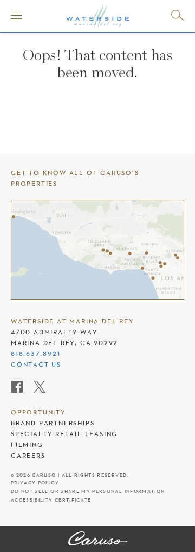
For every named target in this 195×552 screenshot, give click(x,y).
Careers (28, 455)
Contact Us (36, 364)
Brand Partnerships (52, 423)
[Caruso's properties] (97, 250)
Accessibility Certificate (51, 500)
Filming (27, 444)
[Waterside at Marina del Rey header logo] (97, 15)
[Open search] (177, 15)
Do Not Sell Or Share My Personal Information (88, 492)
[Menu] (16, 15)
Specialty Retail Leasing (64, 434)
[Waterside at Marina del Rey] (97, 539)
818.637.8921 (36, 353)
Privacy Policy (35, 483)
